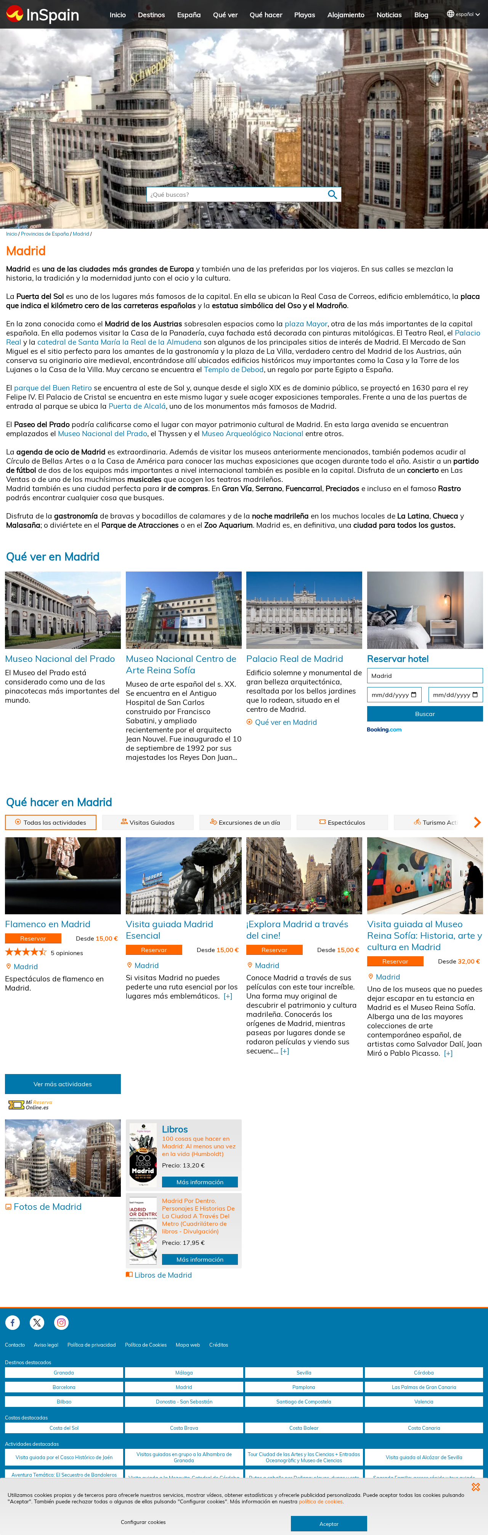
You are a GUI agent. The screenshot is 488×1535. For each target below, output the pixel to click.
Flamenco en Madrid (47, 924)
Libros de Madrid (163, 1275)
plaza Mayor (306, 323)
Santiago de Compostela (303, 1402)
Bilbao (64, 1402)
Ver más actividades (63, 1084)
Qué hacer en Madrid (59, 802)
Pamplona (303, 1387)
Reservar (33, 938)
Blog (421, 14)
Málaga (184, 1373)
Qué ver (225, 14)
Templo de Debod (234, 369)
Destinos (151, 14)
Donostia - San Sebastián (184, 1402)
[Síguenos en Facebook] (12, 1322)
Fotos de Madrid (48, 1206)
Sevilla (304, 1373)
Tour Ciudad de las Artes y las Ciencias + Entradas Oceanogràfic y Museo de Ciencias (304, 1457)
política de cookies (321, 1501)
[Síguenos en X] (37, 1322)
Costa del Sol (64, 1428)
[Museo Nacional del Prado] (63, 610)
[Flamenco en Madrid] (63, 876)
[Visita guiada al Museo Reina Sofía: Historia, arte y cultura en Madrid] (425, 876)
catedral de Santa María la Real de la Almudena (119, 342)
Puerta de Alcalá (136, 406)
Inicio (118, 14)
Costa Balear (304, 1428)
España (189, 14)
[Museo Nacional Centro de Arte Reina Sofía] (184, 610)
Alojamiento (345, 14)
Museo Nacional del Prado (102, 433)
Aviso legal (46, 1345)
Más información (200, 1182)
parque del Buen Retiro (53, 387)
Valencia (423, 1402)
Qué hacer (266, 14)
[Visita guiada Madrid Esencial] (184, 876)
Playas (304, 14)
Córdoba (424, 1373)
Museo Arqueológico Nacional (251, 433)
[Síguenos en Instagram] (61, 1322)
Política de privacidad (91, 1345)
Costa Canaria (424, 1428)
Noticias (389, 14)
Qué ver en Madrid (53, 556)
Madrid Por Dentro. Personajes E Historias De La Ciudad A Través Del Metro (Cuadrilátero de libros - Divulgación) (198, 1216)
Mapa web (188, 1345)
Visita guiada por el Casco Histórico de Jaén (64, 1457)
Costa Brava (184, 1428)
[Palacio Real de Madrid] (304, 610)
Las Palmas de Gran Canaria (424, 1387)
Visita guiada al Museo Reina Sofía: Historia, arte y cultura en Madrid (424, 935)
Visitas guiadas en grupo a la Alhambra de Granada (184, 1457)
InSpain (52, 14)
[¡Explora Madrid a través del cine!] (304, 876)
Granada (64, 1373)
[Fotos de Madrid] (63, 1158)
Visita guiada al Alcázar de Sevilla (424, 1457)
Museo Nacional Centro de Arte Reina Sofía (181, 664)
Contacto (15, 1345)
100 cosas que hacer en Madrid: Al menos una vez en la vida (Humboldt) (199, 1146)
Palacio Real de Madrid (294, 658)
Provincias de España (45, 234)
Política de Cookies (146, 1345)
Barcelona (64, 1387)
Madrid (81, 234)
